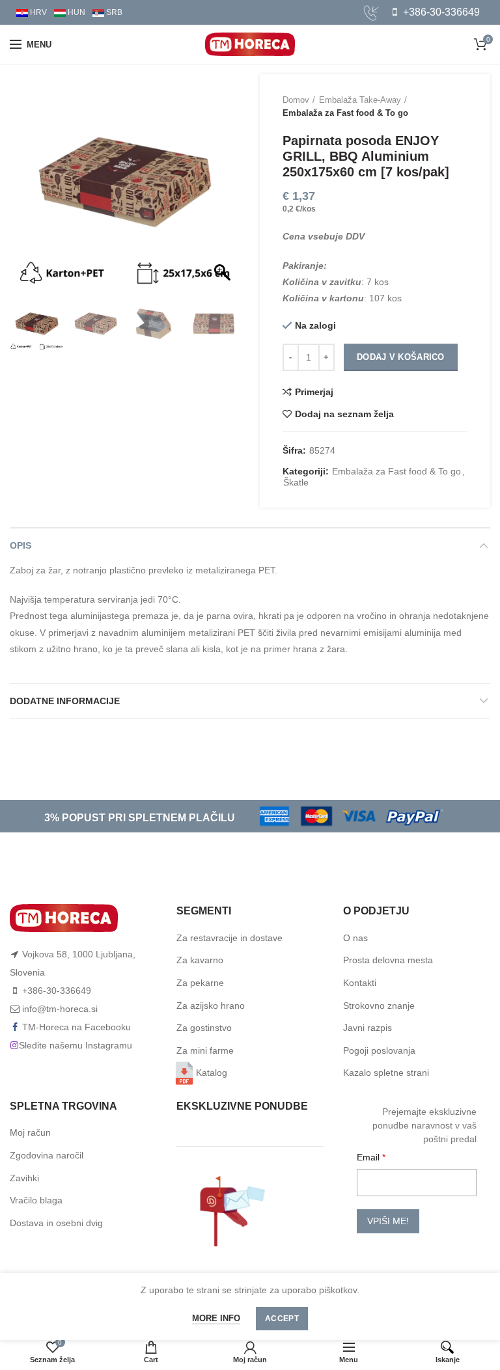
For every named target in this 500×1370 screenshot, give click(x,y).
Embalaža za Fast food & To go (345, 113)
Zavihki (24, 1178)
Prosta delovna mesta (388, 960)
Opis (20, 545)
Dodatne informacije (65, 701)
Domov (296, 100)
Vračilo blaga (36, 1200)
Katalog (211, 1072)
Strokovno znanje (379, 1005)
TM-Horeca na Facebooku (76, 1027)
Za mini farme (205, 1050)
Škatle (296, 482)
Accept (282, 1318)
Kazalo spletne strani (386, 1072)
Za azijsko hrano (210, 1005)
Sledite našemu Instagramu (75, 1045)
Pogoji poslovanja (379, 1050)
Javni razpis (367, 1027)
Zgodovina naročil (46, 1155)
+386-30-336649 (440, 12)
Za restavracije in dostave (229, 938)
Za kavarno (199, 960)
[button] (224, 188)
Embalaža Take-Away (360, 100)
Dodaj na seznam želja (344, 413)
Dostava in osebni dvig (56, 1223)
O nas (355, 938)
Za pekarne (200, 983)
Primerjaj (314, 391)
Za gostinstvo (204, 1027)
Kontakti (359, 983)
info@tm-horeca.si (60, 1009)
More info (216, 1318)
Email (369, 1157)
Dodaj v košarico (401, 357)
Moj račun (30, 1132)
